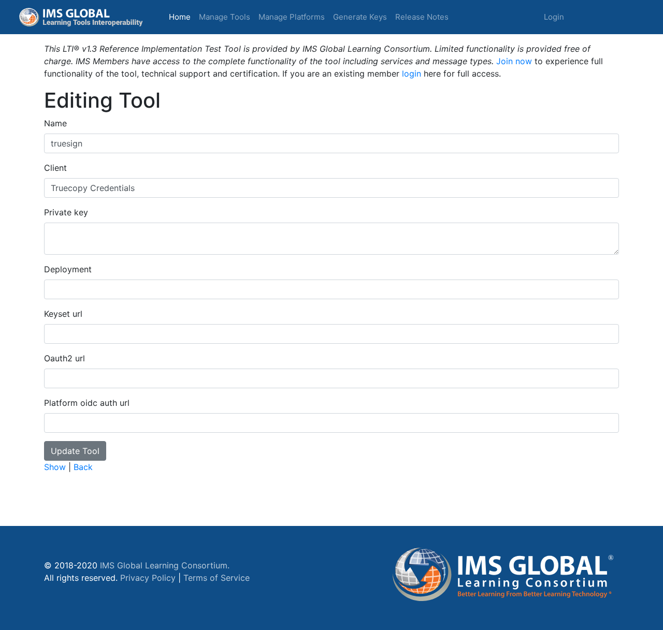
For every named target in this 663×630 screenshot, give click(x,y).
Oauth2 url (64, 358)
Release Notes (422, 17)
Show (55, 467)
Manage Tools (224, 17)
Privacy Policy (148, 578)
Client (55, 168)
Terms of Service (216, 578)
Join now (514, 61)
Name (55, 123)
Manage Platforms (291, 17)
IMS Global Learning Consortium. (164, 565)
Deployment (68, 269)
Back (83, 467)
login (411, 73)
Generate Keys (360, 17)
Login (554, 17)
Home (182, 16)
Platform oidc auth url (86, 403)
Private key (66, 212)
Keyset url (63, 314)
